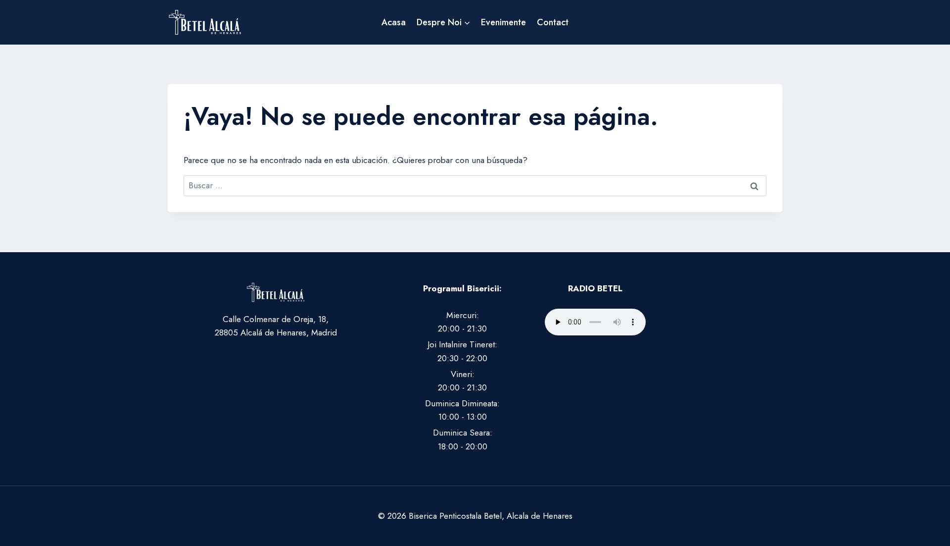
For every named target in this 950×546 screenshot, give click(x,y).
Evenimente (503, 22)
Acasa (393, 22)
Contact (553, 22)
